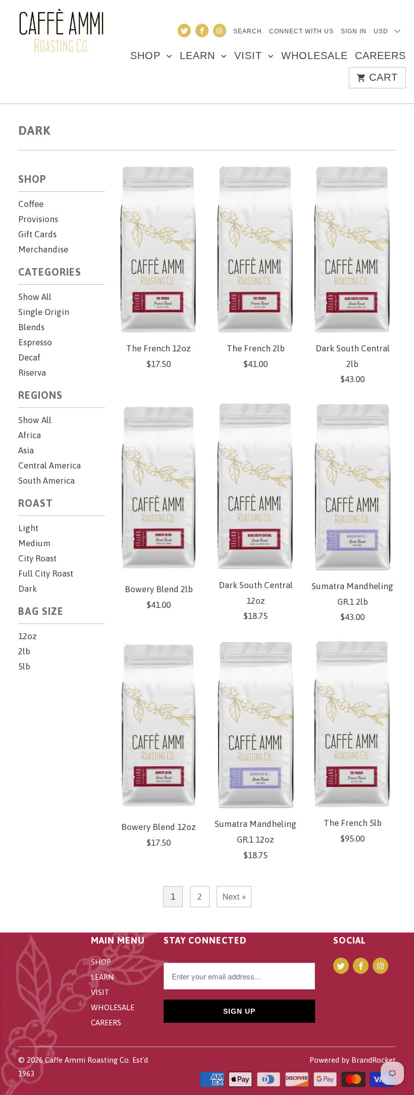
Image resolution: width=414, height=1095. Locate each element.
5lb (24, 666)
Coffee (30, 204)
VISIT (250, 56)
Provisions (38, 219)
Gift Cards (37, 234)
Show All (34, 297)
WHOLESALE (314, 56)
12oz (27, 636)
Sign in (354, 31)
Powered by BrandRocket (352, 1060)
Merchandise (43, 249)
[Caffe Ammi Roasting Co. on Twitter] (184, 30)
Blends (31, 327)
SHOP (147, 56)
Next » (234, 897)
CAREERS (380, 56)
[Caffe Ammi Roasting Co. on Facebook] (202, 30)
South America (46, 481)
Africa (29, 435)
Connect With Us (301, 31)
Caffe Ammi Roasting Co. (87, 1060)
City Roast (37, 558)
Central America (49, 465)
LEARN (199, 56)
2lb (24, 651)
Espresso (35, 342)
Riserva (32, 373)
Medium (34, 543)
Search (247, 31)
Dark (34, 130)
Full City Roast (45, 573)
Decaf (29, 357)
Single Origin (43, 312)
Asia (26, 450)
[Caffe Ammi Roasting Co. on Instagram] (219, 30)
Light (28, 528)
